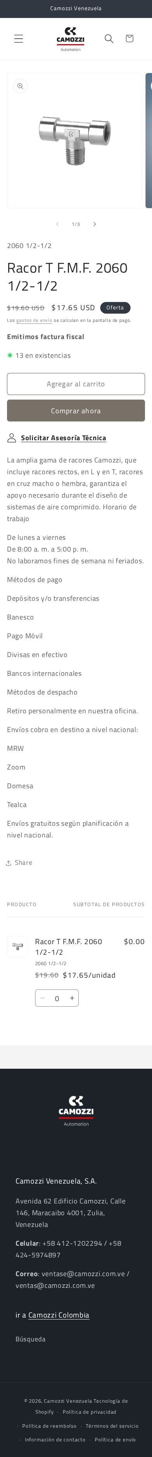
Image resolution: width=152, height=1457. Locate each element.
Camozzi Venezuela (68, 1401)
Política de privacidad (90, 1412)
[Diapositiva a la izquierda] (57, 224)
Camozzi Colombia (59, 1314)
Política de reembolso (49, 1426)
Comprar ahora (76, 410)
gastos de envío (34, 320)
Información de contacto (55, 1439)
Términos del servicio (112, 1426)
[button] (19, 38)
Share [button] (24, 862)
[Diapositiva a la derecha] (94, 224)
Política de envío (115, 1439)
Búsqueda (31, 1339)
